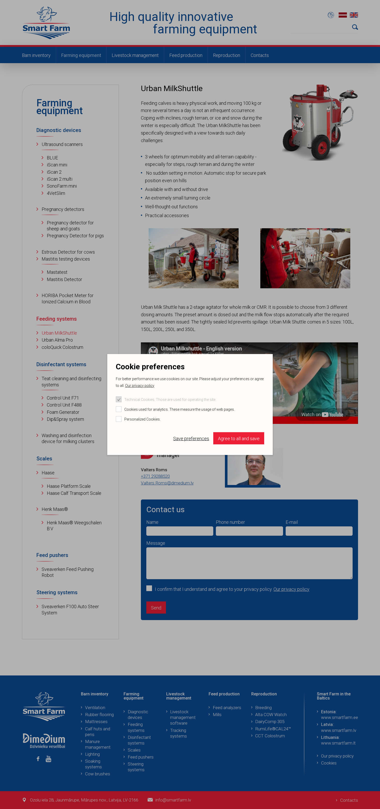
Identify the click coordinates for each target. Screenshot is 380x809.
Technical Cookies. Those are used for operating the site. (170, 400)
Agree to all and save (239, 438)
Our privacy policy (139, 386)
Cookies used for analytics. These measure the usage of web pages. (179, 409)
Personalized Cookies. (142, 419)
